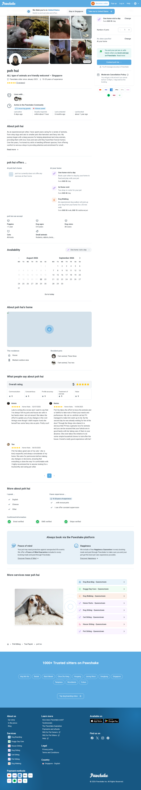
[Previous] (44, 475)
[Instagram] (102, 738)
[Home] (8, 644)
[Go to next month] (80, 258)
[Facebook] (92, 738)
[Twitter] (97, 738)
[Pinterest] (108, 738)
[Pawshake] (9, 3)
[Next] (54, 475)
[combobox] (78, 250)
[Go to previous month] (19, 258)
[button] (114, 53)
